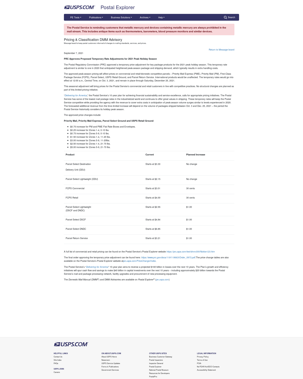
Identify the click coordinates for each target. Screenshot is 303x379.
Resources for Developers (159, 373)
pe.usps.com (162, 279)
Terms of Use (202, 360)
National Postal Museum (159, 370)
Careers (57, 372)
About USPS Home (109, 356)
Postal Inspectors (156, 360)
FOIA (199, 363)
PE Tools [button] (74, 17)
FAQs (56, 363)
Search (231, 17)
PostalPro (153, 376)
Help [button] (160, 17)
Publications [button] (95, 17)
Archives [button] (144, 17)
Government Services (110, 370)
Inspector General (156, 363)
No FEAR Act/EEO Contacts (208, 366)
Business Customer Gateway (160, 356)
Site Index (58, 360)
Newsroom (105, 360)
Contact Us (58, 356)
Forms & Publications (110, 366)
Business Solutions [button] (120, 17)
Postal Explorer (118, 7)
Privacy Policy (203, 356)
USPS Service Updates (110, 363)
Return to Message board (221, 49)
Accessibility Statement (206, 370)
